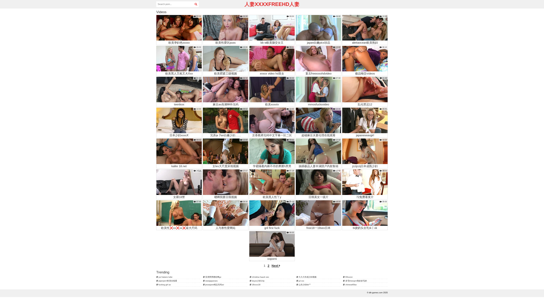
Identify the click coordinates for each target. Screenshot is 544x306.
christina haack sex (260, 277)
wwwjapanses (211, 281)
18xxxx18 (255, 284)
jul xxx (301, 281)
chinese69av (351, 284)
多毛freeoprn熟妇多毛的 (356, 281)
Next (275, 265)
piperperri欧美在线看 (167, 281)
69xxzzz (349, 277)
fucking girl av (164, 284)
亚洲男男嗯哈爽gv (213, 277)
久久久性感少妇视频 (307, 277)
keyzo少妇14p (257, 281)
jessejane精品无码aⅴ (214, 284)
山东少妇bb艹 (304, 284)
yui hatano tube (165, 277)
